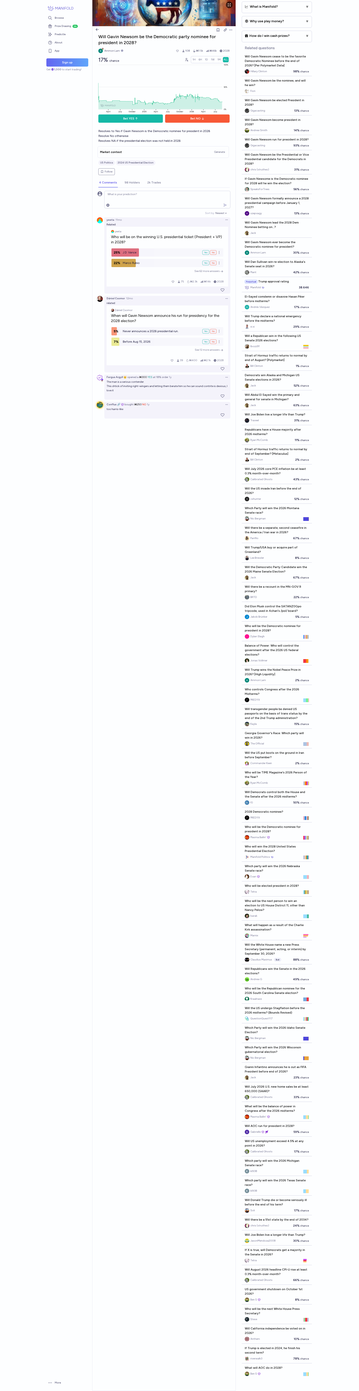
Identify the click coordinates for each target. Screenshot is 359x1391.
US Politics (106, 162)
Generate (219, 152)
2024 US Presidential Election (136, 162)
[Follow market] (218, 30)
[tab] (108, 182)
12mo (129, 298)
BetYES (128, 118)
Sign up (67, 62)
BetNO (195, 118)
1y (170, 377)
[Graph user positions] (186, 60)
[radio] (194, 59)
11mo (119, 219)
